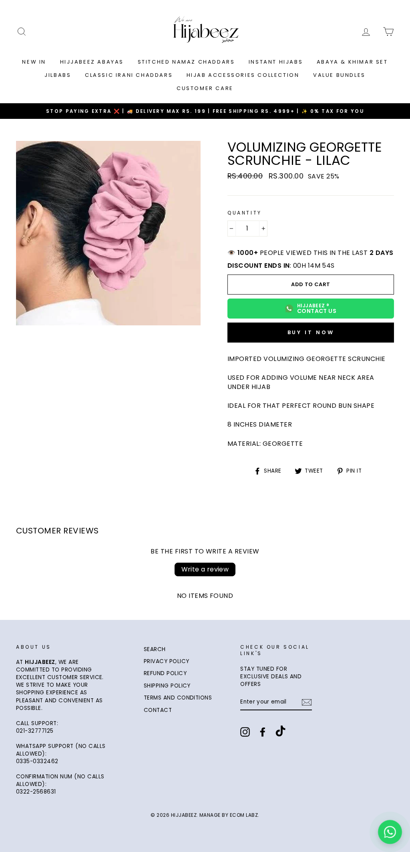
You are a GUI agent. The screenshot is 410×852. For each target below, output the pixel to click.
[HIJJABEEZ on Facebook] (262, 732)
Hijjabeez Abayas (92, 62)
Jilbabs (57, 75)
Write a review (205, 569)
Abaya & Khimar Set (352, 62)
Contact (158, 710)
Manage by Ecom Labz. (229, 815)
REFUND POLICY (165, 673)
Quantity (244, 213)
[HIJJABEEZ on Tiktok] (280, 732)
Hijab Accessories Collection (243, 75)
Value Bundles (339, 75)
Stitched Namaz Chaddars (186, 62)
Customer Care (205, 88)
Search (155, 649)
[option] (205, 111)
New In (34, 62)
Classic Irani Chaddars (129, 75)
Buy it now (310, 332)
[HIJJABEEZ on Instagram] (245, 732)
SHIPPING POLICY (167, 686)
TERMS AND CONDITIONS (178, 698)
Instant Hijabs (276, 62)
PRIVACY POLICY (166, 661)
